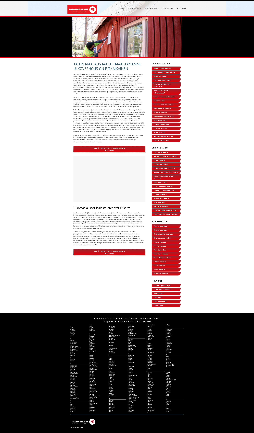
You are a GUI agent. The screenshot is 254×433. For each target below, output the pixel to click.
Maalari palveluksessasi (162, 68)
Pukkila (130, 411)
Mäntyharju (131, 335)
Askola (72, 335)
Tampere (168, 336)
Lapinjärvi (111, 361)
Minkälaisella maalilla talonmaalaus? (161, 91)
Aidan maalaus (159, 202)
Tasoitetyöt (158, 305)
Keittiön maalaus (160, 230)
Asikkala (73, 333)
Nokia (129, 344)
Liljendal (111, 380)
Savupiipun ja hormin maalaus (165, 190)
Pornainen (131, 406)
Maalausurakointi (160, 76)
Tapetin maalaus (160, 250)
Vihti (167, 388)
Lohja (110, 384)
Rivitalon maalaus (160, 113)
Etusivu (121, 8)
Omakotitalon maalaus (162, 109)
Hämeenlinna (74, 398)
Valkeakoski (169, 374)
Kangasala (92, 362)
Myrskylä (130, 331)
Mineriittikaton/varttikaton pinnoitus (164, 177)
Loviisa (111, 389)
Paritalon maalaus (160, 121)
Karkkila (91, 374)
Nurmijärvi (131, 349)
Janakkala (92, 335)
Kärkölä (111, 351)
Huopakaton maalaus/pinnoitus (166, 172)
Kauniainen (92, 383)
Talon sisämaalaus (134, 8)
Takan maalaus (159, 266)
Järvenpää (92, 351)
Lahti (110, 357)
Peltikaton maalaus (161, 164)
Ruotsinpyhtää (151, 364)
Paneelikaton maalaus (162, 258)
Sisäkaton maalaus (161, 254)
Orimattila (131, 355)
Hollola (72, 388)
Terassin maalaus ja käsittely (165, 210)
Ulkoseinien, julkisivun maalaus (165, 156)
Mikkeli (111, 409)
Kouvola (111, 334)
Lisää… (168, 411)
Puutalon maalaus (160, 182)
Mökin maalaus (159, 132)
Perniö (130, 381)
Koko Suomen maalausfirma (164, 72)
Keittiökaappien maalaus (163, 234)
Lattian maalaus (160, 262)
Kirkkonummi (93, 403)
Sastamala (150, 378)
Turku (167, 348)
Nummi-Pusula (132, 346)
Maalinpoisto (159, 293)
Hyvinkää (73, 395)
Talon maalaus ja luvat (162, 80)
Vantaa (168, 377)
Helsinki (72, 385)
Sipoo (148, 397)
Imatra (72, 411)
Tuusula (168, 351)
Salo (148, 375)
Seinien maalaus (160, 246)
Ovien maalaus (159, 270)
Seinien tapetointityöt (162, 285)
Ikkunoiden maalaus (161, 198)
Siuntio (149, 399)
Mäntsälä (130, 332)
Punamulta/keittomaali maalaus (166, 214)
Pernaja (130, 380)
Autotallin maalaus (161, 206)
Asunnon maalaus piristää (163, 105)
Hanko (72, 375)
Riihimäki (149, 358)
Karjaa (91, 372)
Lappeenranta (113, 365)
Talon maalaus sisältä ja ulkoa (165, 97)
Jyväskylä (92, 346)
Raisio (148, 346)
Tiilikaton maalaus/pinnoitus (164, 168)
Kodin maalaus (159, 101)
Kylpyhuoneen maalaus (162, 238)
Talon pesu (158, 297)
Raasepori (150, 345)
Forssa (72, 361)
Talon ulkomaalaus (151, 8)
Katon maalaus (167, 8)
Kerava (91, 394)
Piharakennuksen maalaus (164, 186)
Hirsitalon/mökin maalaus (163, 136)
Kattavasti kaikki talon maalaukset (162, 85)
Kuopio (111, 341)
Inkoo (91, 326)
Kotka (110, 332)
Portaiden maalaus (161, 274)
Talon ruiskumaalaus (161, 140)
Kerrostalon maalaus (161, 125)
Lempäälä (112, 373)
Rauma (149, 351)
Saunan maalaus (160, 242)
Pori (129, 404)
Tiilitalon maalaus (160, 128)
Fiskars (72, 359)
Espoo (72, 345)
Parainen (130, 371)
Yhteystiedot (181, 8)
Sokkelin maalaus (160, 194)
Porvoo (130, 407)
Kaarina (91, 355)
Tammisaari (169, 335)
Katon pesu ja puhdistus (163, 289)
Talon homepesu (160, 301)
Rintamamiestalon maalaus (164, 117)
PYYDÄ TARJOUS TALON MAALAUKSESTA (109, 148)
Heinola (72, 382)
